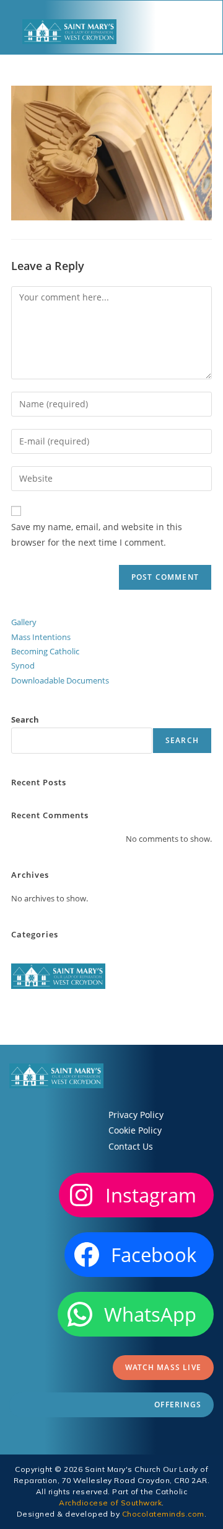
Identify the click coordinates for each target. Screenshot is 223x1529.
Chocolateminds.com (163, 1513)
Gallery (24, 622)
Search (25, 719)
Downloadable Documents (60, 680)
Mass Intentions (41, 637)
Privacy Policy (136, 1115)
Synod (23, 665)
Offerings (177, 1404)
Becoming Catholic (45, 651)
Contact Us (130, 1146)
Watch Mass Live (163, 1367)
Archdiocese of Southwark (110, 1502)
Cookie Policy (135, 1130)
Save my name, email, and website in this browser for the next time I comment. (96, 534)
